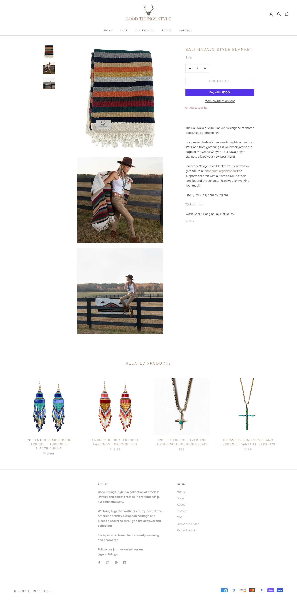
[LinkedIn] (124, 562)
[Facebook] (197, 220)
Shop (124, 30)
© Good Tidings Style (33, 591)
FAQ (180, 517)
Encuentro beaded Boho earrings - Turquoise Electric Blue (49, 444)
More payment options (220, 100)
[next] (286, 413)
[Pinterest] (206, 220)
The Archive (145, 30)
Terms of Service (188, 524)
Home (108, 30)
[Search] (279, 14)
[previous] (11, 413)
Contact (186, 30)
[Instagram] (107, 562)
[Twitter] (202, 220)
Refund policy (186, 530)
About (167, 30)
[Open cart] (286, 14)
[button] (196, 107)
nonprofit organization (221, 171)
